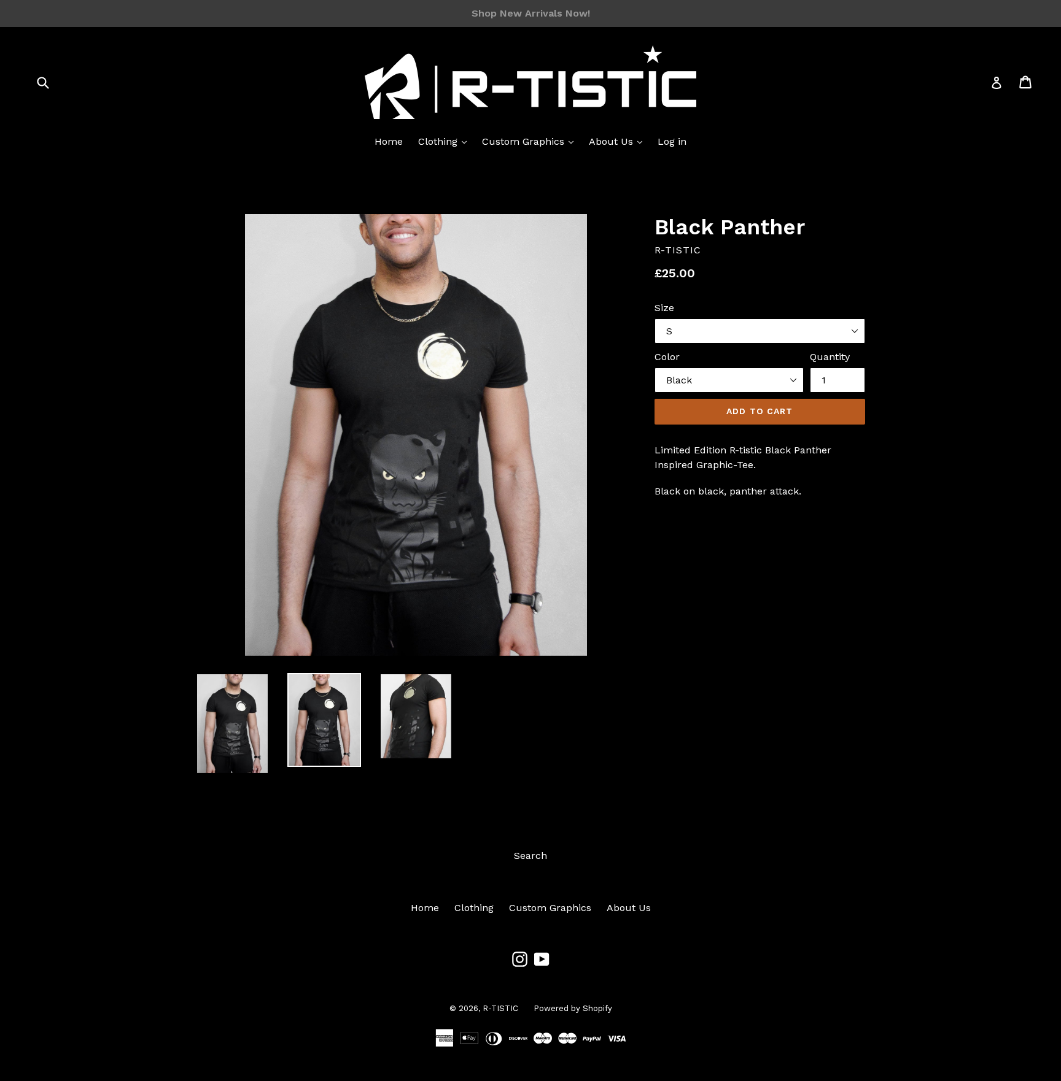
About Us (612, 141)
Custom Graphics (524, 141)
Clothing (439, 141)
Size (664, 308)
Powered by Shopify (573, 1008)
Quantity (830, 357)
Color (667, 357)
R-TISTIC (500, 1008)
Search (530, 855)
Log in (672, 141)
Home (389, 141)
